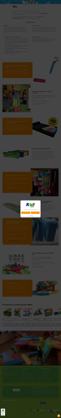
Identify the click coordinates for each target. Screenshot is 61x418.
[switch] (3, 414)
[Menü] (4, 409)
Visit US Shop (25, 212)
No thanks (35, 212)
